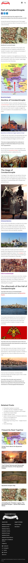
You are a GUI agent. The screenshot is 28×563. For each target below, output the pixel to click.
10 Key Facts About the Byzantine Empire (12, 447)
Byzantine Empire (13, 150)
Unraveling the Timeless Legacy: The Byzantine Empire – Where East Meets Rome (13, 504)
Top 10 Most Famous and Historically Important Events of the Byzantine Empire (13, 467)
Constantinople (5, 104)
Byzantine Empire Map (8, 485)
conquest (20, 253)
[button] (22, 2)
